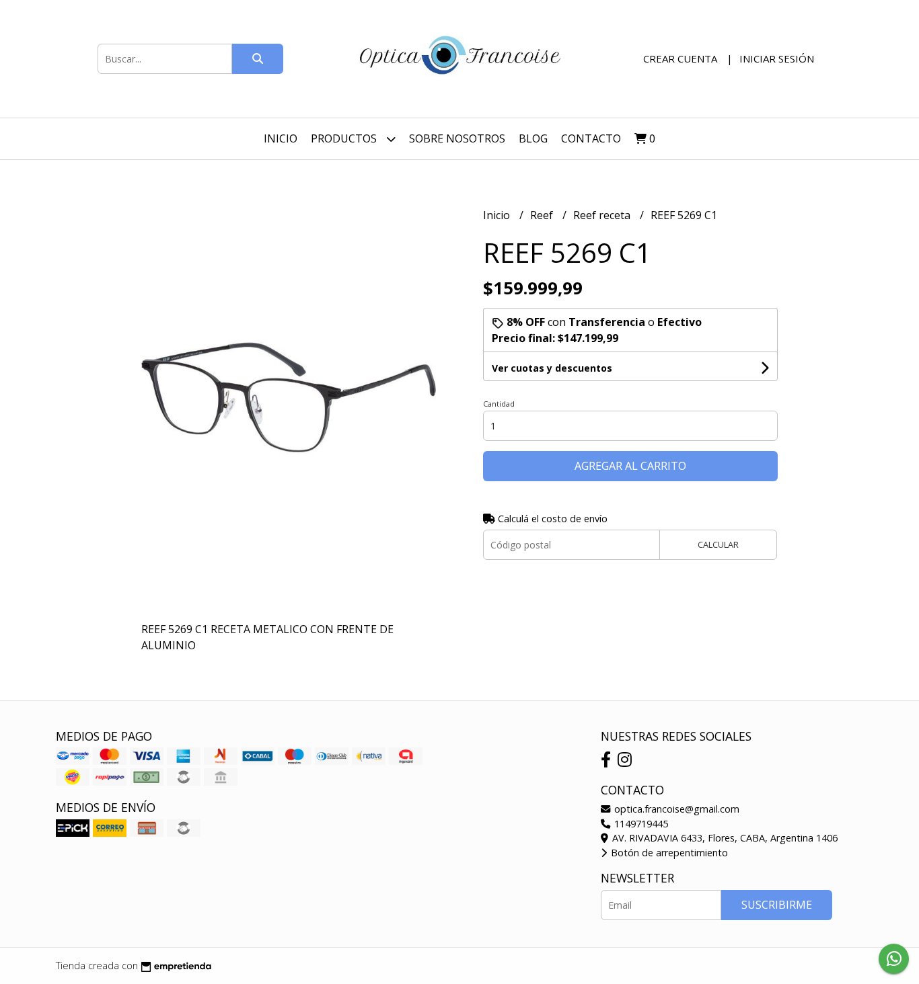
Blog (533, 138)
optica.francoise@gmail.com (675, 809)
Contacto (591, 138)
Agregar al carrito (630, 465)
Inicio (280, 138)
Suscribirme (776, 904)
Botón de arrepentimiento (668, 852)
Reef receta (603, 215)
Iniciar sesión (776, 58)
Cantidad (499, 404)
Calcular (718, 544)
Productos (345, 138)
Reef (543, 215)
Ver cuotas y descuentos (552, 368)
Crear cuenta (680, 58)
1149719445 (640, 823)
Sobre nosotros (457, 138)
